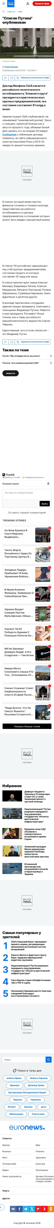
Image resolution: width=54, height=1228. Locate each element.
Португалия (38, 1114)
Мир (20, 12)
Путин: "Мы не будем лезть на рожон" (21, 356)
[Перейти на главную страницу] (10, 3)
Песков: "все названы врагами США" (20, 363)
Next (4, 1157)
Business (6, 1151)
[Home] (3, 11)
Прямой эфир (42, 3)
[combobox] (27, 1060)
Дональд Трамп (36, 1085)
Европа (6, 1145)
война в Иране (14, 1078)
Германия (36, 1099)
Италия (11, 1107)
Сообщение (9, 134)
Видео (5, 1170)
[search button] (49, 1060)
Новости (11, 12)
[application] (27, 43)
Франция (14, 1085)
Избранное (12, 786)
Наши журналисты (12, 1176)
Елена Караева (11, 67)
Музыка (28, 1107)
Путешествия (9, 1163)
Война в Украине (38, 1078)
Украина (17, 1099)
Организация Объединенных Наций (27, 1092)
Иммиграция (16, 1114)
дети (43, 1107)
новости (10, 373)
